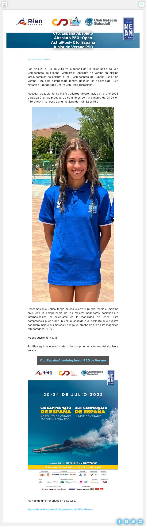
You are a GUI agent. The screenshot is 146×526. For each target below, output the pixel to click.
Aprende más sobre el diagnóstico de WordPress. (61, 509)
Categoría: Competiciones (39, 59)
